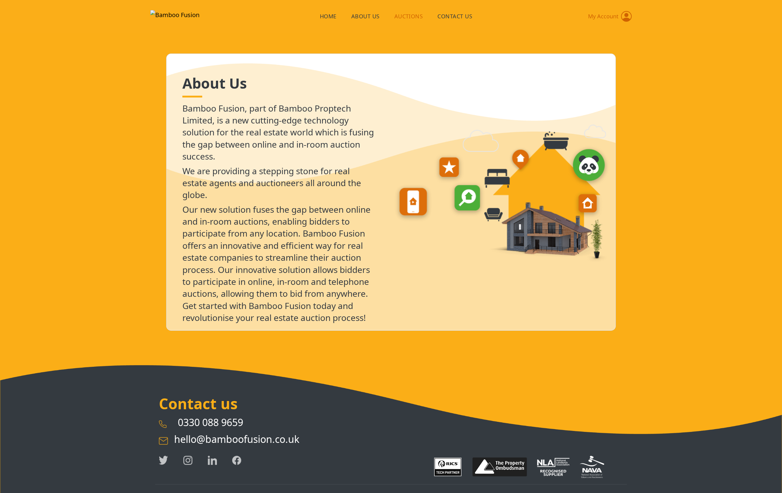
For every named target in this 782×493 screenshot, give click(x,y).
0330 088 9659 (205, 422)
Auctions (408, 16)
